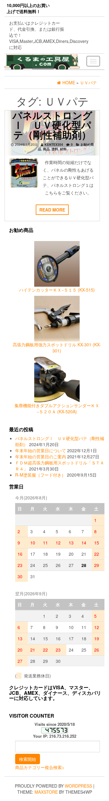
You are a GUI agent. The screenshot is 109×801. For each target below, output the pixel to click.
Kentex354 (54, 144)
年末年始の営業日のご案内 (40, 456)
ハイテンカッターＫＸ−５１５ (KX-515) (57, 290)
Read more (52, 210)
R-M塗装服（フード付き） (40, 475)
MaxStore (46, 792)
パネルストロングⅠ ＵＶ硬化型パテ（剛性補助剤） (52, 125)
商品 (46, 149)
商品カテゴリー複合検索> (39, 767)
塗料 (54, 149)
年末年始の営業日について (40, 450)
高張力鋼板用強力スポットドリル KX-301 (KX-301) (57, 347)
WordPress (78, 786)
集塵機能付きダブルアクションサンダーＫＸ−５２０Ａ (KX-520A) (57, 408)
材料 (63, 149)
